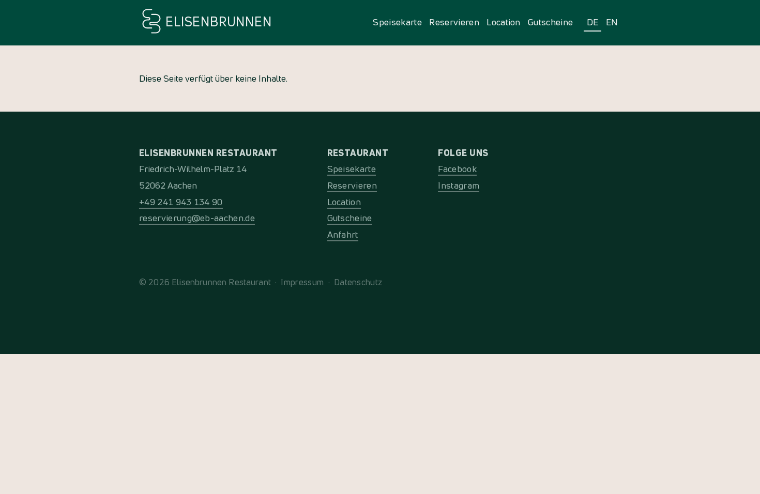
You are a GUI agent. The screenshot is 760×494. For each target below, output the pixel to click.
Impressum (302, 282)
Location (504, 22)
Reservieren (454, 22)
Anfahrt (342, 234)
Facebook (457, 169)
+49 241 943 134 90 (181, 202)
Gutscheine (550, 22)
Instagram (458, 185)
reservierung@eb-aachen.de (197, 218)
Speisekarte (397, 22)
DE (593, 22)
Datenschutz (358, 282)
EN (612, 22)
